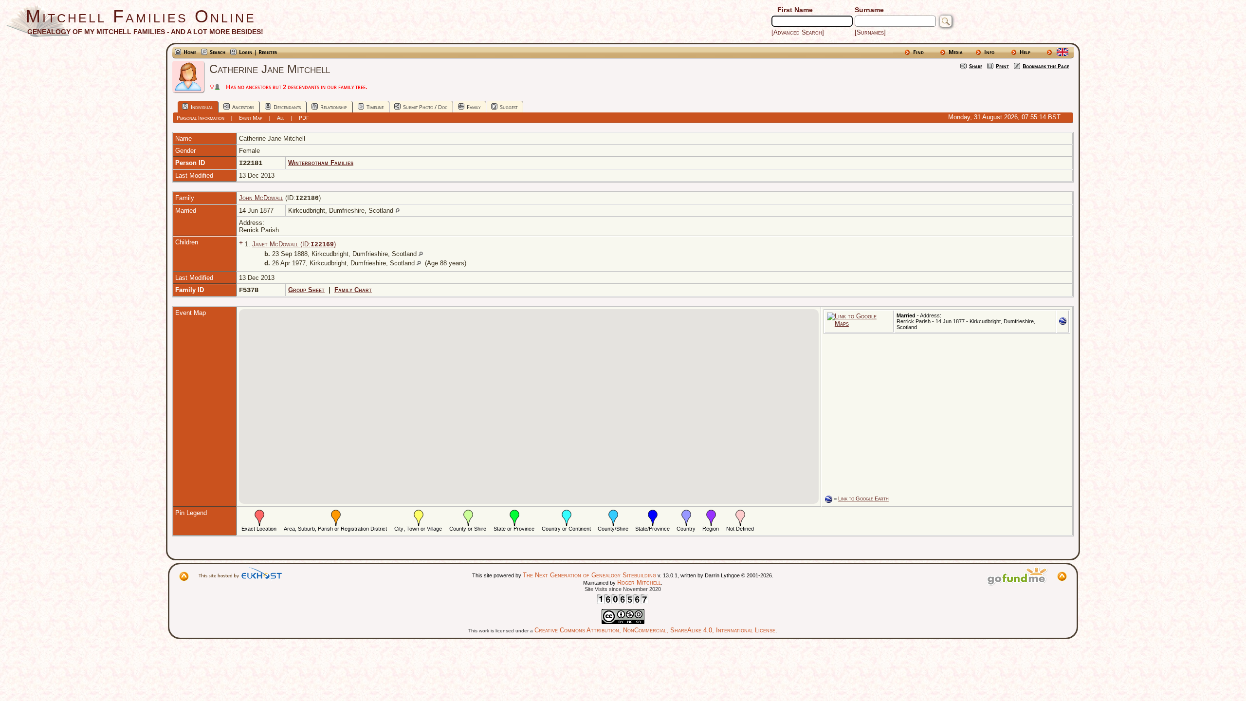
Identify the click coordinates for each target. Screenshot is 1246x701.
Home (189, 51)
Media (956, 51)
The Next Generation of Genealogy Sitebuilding (589, 575)
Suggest (508, 107)
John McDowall (261, 198)
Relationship (333, 107)
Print (1002, 66)
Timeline (375, 107)
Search (217, 51)
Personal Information (200, 117)
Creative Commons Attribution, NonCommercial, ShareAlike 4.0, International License (654, 630)
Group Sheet (306, 290)
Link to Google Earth (863, 498)
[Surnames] (870, 32)
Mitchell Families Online (141, 16)
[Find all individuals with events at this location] (397, 210)
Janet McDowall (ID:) (294, 244)
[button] (528, 400)
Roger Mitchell (639, 582)
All (280, 117)
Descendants (287, 107)
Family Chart (353, 290)
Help (1025, 51)
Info (989, 51)
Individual (202, 107)
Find (918, 51)
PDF (304, 117)
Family (473, 107)
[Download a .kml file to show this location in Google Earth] (1062, 322)
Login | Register (258, 51)
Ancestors (243, 107)
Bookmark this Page (1046, 66)
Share (975, 66)
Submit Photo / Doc (425, 107)
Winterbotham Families (320, 162)
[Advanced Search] (797, 32)
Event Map (250, 117)
